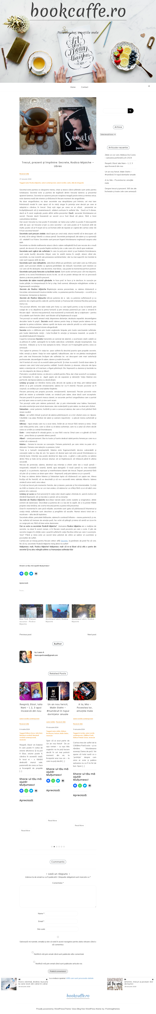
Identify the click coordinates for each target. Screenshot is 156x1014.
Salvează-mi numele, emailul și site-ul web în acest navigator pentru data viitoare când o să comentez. (58, 943)
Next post (92, 634)
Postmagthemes (112, 1009)
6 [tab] (64, 846)
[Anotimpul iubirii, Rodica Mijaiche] (57, 611)
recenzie (23, 740)
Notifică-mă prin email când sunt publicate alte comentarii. (59, 954)
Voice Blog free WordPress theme (86, 1009)
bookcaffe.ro (78, 11)
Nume (41, 913)
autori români (61, 183)
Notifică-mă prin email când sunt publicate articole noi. (58, 963)
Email (41, 921)
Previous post (25, 634)
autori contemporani (49, 183)
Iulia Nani (39, 733)
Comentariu (58, 883)
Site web (41, 929)
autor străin (56, 731)
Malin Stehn (64, 733)
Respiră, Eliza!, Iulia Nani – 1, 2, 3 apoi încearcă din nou (31, 707)
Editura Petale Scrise (80, 737)
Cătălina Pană (88, 735)
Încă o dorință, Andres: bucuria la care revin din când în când (33, 983)
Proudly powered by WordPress (50, 1009)
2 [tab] (54, 846)
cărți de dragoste (77, 183)
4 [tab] (59, 846)
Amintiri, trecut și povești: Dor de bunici (138, 983)
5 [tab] (61, 846)
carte (69, 183)
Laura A (40, 652)
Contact (84, 87)
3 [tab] (56, 846)
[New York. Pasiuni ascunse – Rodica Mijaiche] (31, 611)
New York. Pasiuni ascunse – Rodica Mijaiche (28, 621)
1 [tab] (51, 846)
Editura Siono (30, 733)
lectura (56, 733)
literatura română (26, 735)
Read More (25, 830)
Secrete (64, 540)
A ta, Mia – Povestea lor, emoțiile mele (85, 707)
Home (73, 87)
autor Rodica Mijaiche (33, 183)
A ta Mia (82, 733)
